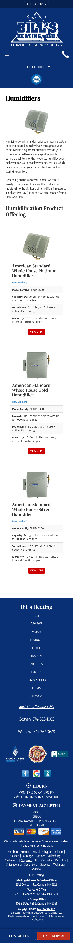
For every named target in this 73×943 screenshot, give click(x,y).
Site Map (36, 688)
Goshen (14, 856)
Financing (36, 656)
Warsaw (36, 869)
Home (36, 616)
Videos (36, 632)
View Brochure (19, 282)
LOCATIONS (38, 4)
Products (36, 640)
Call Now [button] (52, 935)
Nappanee (26, 860)
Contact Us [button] (19, 935)
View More (36, 331)
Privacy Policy (36, 680)
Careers (36, 672)
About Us (36, 664)
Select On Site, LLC (46, 909)
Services (36, 648)
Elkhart (59, 852)
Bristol (36, 852)
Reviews (36, 623)
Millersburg (54, 856)
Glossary (36, 696)
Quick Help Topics (35, 67)
